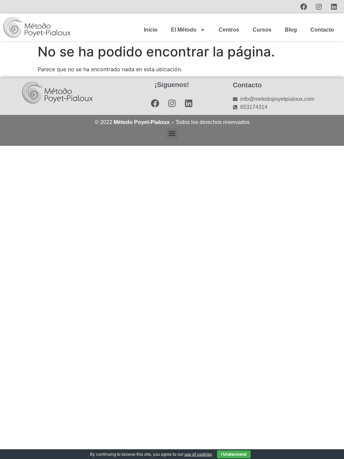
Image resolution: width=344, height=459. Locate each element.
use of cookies (198, 454)
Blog (291, 30)
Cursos (262, 30)
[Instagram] (319, 6)
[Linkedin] (334, 6)
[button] (172, 133)
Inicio (151, 30)
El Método (184, 30)
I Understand (234, 454)
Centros (229, 30)
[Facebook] (303, 6)
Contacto (322, 30)
